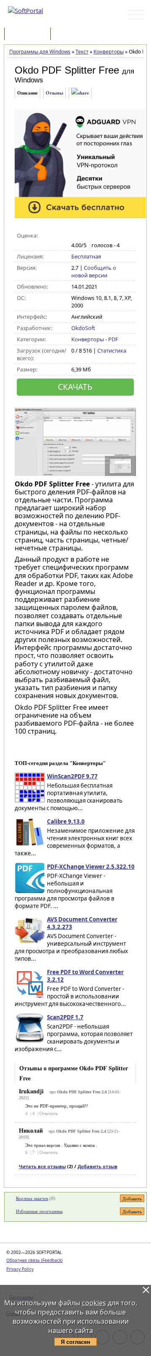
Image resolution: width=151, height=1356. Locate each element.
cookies (94, 1302)
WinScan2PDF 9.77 (72, 776)
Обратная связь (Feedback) (34, 1260)
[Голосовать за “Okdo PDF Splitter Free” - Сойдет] (93, 236)
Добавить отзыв (97, 1166)
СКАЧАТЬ (75, 386)
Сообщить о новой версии (93, 271)
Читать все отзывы (42, 1166)
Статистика (111, 350)
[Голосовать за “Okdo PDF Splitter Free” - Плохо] (84, 236)
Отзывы (54, 92)
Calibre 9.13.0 (66, 821)
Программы (29, 34)
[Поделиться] (80, 93)
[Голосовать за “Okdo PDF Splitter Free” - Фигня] (75, 236)
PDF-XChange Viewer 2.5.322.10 (91, 866)
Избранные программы (39, 1211)
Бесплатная (86, 256)
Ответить (48, 1113)
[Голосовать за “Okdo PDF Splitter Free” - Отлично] (111, 236)
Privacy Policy (20, 1269)
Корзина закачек (32, 1198)
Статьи (71, 34)
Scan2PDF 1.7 (65, 1017)
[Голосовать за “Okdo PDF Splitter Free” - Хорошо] (102, 236)
